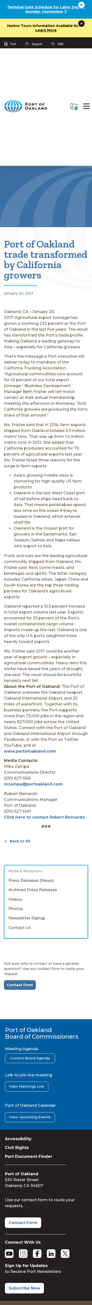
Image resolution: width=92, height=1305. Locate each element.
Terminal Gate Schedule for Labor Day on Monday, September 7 (46, 9)
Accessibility (18, 1138)
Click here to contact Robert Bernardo (44, 817)
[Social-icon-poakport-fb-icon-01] (37, 1253)
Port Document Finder (28, 1156)
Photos (15, 908)
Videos (15, 899)
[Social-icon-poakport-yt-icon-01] (9, 1253)
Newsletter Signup (26, 918)
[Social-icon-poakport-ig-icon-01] (23, 1253)
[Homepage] (25, 111)
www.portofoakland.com (30, 751)
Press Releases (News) (31, 880)
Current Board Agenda (30, 1058)
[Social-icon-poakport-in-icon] (51, 1253)
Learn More (46, 30)
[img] (74, 106)
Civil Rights (17, 1147)
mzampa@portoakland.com (33, 784)
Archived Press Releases (32, 889)
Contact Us (19, 927)
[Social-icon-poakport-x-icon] (65, 1253)
